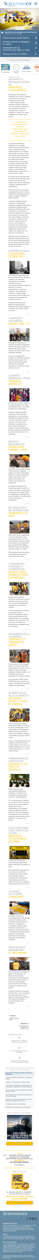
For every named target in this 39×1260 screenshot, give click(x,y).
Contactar (27, 1238)
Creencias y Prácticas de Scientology (22, 1236)
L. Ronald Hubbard (7, 1236)
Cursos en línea (11, 1238)
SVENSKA (30, 1228)
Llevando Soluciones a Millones (16, 1104)
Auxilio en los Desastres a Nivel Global (18, 1082)
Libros (4, 1238)
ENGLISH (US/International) (10, 1225)
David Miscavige (12, 1245)
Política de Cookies (23, 1256)
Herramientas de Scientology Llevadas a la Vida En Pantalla (19, 1095)
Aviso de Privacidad (13, 1256)
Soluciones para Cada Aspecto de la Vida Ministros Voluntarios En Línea (18, 1100)
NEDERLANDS (6, 1228)
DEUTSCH (14, 1228)
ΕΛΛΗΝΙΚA (31, 1229)
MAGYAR (19, 1228)
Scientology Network (24, 1244)
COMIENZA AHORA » (19, 1143)
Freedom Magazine (15, 1247)
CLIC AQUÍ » (19, 1165)
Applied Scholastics (26, 71)
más (27, 314)
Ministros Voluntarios (18, 1237)
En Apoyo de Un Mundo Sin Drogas (19, 1248)
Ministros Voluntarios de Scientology (11, 1246)
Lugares (33, 1238)
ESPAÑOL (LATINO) (8, 1229)
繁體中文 (28, 1227)
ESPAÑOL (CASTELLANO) (20, 1229)
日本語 (16, 1227)
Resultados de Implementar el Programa (18, 1107)
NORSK (24, 1228)
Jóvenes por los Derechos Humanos (18, 1250)
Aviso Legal (7, 1258)
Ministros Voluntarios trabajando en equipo (16, 43)
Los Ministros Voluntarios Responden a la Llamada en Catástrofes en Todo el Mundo (19, 1086)
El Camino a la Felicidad (16, 72)
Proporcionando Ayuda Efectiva (16, 37)
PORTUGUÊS (12, 1231)
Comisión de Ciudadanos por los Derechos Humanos (18, 1251)
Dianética (15, 1244)
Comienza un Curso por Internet (24, 1245)
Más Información (20, 1238)
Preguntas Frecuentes (29, 1237)
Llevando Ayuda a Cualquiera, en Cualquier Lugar (19, 1078)
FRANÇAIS (6, 1227)
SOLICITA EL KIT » (19, 1202)
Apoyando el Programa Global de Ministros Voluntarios (19, 1073)
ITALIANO (5, 1231)
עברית (12, 1227)
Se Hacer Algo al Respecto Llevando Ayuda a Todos (19, 1090)
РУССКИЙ (22, 1227)
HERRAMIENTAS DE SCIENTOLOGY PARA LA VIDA (16, 49)
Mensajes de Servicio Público (15, 54)
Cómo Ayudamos (6, 72)
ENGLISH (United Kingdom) (24, 1225)
